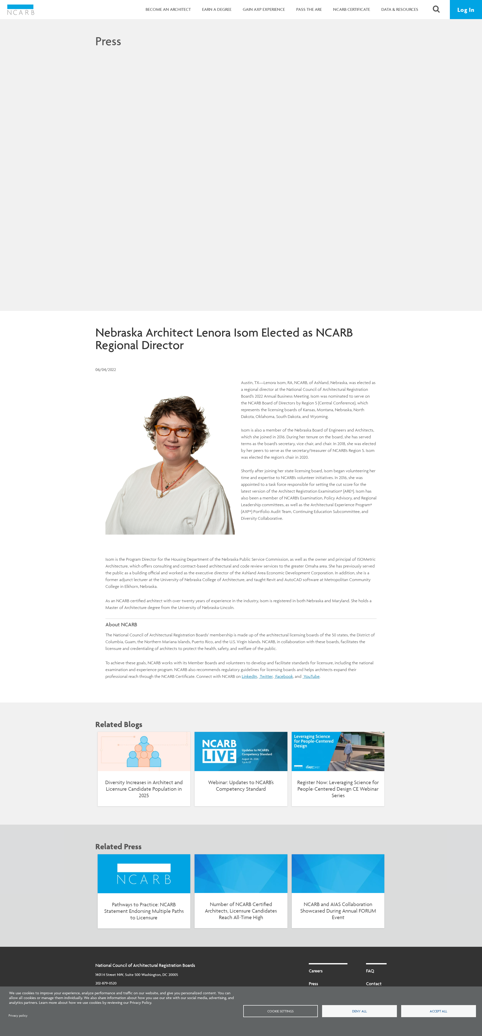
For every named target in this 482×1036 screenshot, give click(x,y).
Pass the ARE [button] (309, 9)
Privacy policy (18, 1015)
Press (108, 41)
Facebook (283, 676)
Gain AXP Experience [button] (264, 9)
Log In (465, 9)
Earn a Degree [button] (216, 9)
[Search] (436, 10)
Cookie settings (280, 1011)
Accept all (438, 1011)
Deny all (359, 1011)
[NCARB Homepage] (21, 9)
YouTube (311, 676)
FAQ (370, 970)
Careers (316, 970)
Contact (374, 983)
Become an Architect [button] (168, 9)
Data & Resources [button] (399, 9)
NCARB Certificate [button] (351, 9)
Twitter (266, 676)
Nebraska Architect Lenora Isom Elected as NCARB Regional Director (224, 338)
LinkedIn (249, 676)
